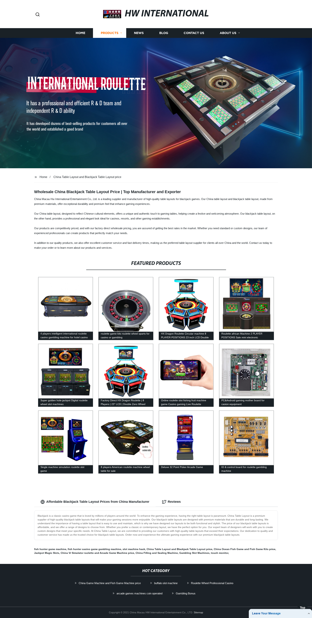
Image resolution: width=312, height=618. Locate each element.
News (139, 33)
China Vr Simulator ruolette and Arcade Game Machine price (97, 552)
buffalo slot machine (166, 583)
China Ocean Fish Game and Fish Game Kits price (244, 549)
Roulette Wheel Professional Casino (212, 583)
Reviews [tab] (174, 501)
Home (80, 33)
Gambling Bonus (185, 593)
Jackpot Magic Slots (46, 552)
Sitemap (198, 612)
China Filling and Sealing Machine (157, 552)
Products (109, 33)
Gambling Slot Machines (194, 552)
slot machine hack (134, 549)
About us (228, 33)
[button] (37, 14)
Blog (163, 33)
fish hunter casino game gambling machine (94, 549)
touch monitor (219, 552)
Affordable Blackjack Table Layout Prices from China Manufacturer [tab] (97, 501)
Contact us (194, 33)
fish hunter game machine (50, 549)
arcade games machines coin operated (139, 593)
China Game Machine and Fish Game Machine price (110, 583)
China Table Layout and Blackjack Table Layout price (87, 177)
